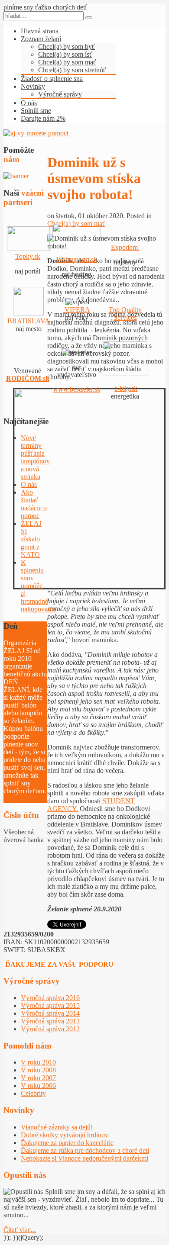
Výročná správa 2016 (50, 997)
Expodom (125, 247)
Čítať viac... (19, 798)
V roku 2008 (38, 1070)
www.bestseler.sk (77, 389)
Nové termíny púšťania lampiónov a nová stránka (35, 457)
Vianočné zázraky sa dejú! (57, 1127)
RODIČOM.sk (27, 378)
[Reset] (88, 17)
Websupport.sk (76, 259)
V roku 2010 (38, 1062)
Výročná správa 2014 (50, 1013)
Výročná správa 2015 (50, 1005)
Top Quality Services (125, 313)
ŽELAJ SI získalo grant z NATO (31, 539)
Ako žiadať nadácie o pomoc (34, 504)
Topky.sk (27, 256)
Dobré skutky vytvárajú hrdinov (64, 1135)
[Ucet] (35, 133)
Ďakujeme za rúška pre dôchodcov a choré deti (85, 1150)
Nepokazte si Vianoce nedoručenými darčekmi (84, 1158)
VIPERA (76, 309)
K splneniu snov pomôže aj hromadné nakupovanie (38, 586)
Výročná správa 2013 (50, 1021)
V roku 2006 (38, 1085)
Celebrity (33, 1093)
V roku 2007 (38, 1077)
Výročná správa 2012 (50, 1029)
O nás (29, 484)
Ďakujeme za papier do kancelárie (67, 1142)
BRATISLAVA (28, 321)
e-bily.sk (125, 388)
